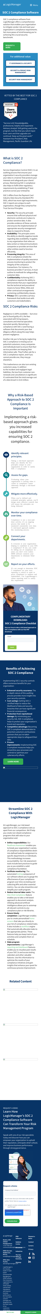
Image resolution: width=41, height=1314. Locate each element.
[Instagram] (33, 1258)
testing (20, 874)
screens (10, 921)
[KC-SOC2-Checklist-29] (20, 1059)
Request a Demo (30, 1312)
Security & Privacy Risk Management (20, 71)
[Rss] (33, 1254)
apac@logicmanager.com (10, 1263)
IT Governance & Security (20, 63)
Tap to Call (10, 1312)
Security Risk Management (20, 79)
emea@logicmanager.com (11, 1256)
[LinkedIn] (29, 1261)
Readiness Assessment (16, 845)
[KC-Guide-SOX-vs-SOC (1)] (20, 1024)
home (32, 918)
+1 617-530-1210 (7, 1245)
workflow (25, 926)
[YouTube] (29, 1258)
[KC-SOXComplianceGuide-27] (20, 989)
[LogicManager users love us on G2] (20, 111)
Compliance (20, 895)
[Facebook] (29, 1254)
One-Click (11, 895)
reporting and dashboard (17, 947)
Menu (35, 5)
